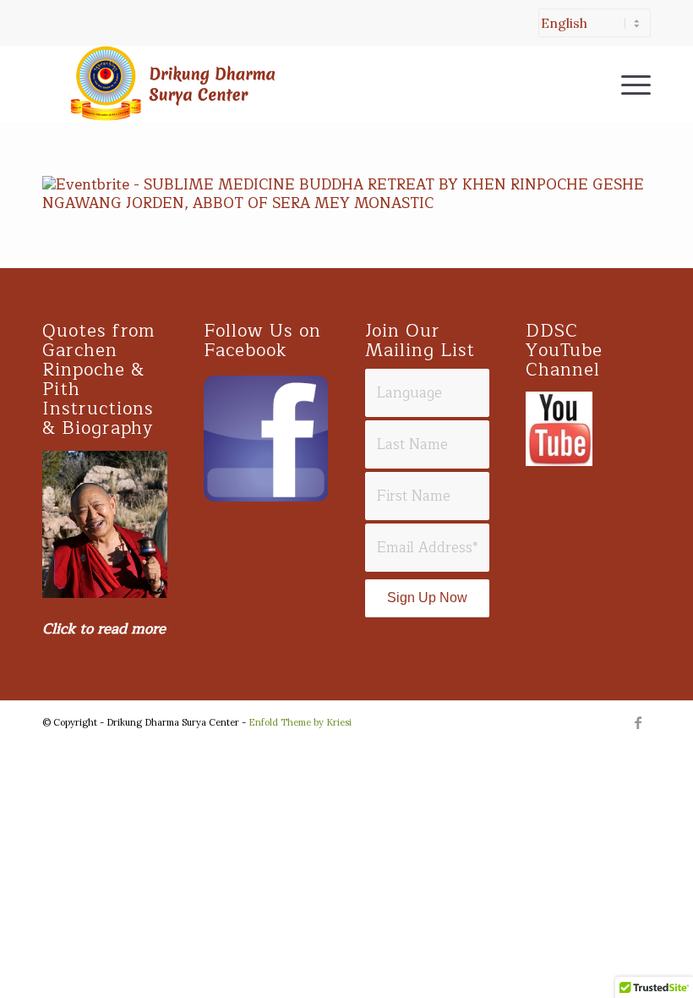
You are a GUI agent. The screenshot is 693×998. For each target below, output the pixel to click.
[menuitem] (590, 31)
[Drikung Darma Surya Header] (169, 84)
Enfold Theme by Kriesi (300, 722)
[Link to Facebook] (638, 722)
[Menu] (627, 84)
